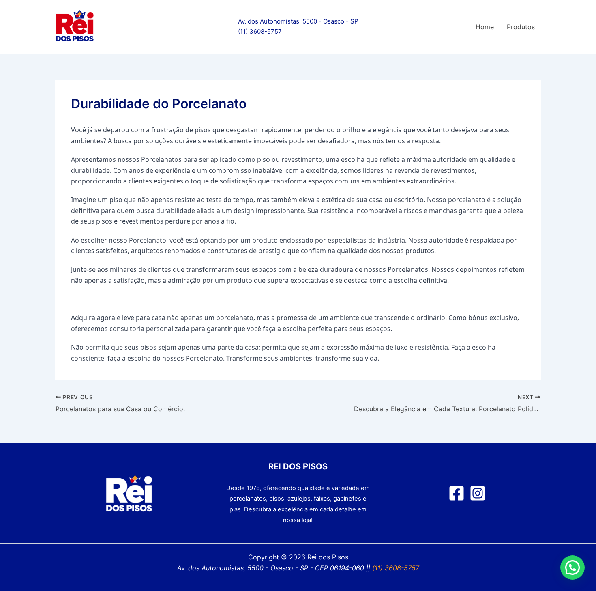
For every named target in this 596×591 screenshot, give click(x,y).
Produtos (521, 27)
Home (485, 27)
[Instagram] (478, 493)
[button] (572, 567)
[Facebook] (456, 493)
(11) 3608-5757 (260, 31)
